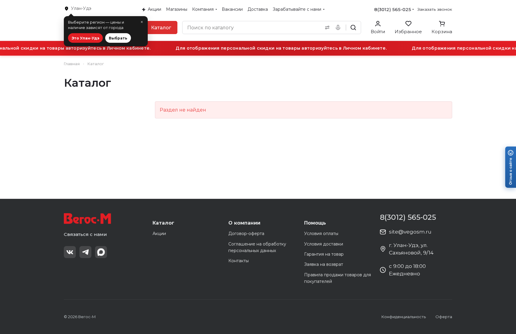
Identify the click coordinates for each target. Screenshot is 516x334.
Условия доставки (323, 244)
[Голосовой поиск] (339, 27)
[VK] (70, 252)
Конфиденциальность (403, 316)
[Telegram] (85, 252)
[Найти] (353, 27)
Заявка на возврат (323, 264)
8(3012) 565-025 (392, 9)
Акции (159, 233)
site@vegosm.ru (410, 232)
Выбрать (118, 38)
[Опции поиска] (326, 27)
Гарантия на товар (324, 254)
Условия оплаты (321, 233)
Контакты (238, 260)
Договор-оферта (246, 233)
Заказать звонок (434, 9)
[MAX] (101, 252)
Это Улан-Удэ (85, 38)
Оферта (443, 316)
